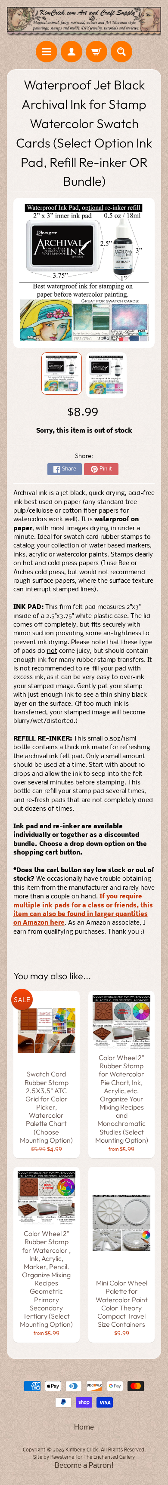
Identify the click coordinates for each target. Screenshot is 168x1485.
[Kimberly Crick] (84, 22)
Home (84, 1428)
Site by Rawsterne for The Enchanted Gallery (84, 1457)
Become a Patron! (84, 1466)
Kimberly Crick (81, 1450)
